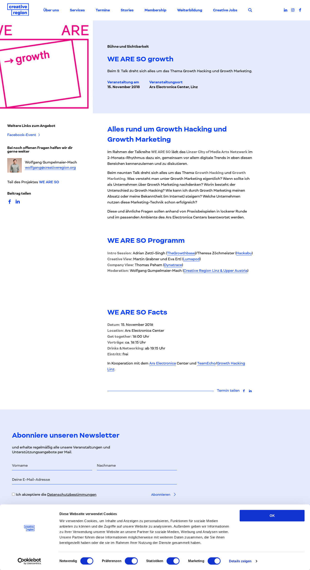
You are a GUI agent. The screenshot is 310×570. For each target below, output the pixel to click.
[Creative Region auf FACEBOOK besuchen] (300, 9)
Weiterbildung (189, 10)
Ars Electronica (162, 363)
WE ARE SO (49, 182)
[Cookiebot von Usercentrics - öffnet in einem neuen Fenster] (29, 561)
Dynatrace (173, 265)
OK (272, 516)
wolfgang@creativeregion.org (50, 167)
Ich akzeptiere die (55, 495)
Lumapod (191, 259)
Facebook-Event (22, 135)
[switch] (131, 561)
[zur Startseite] (18, 10)
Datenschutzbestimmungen (71, 495)
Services (77, 10)
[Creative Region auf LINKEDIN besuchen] (285, 9)
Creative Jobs (225, 10)
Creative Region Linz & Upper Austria (215, 271)
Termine (103, 10)
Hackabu (244, 253)
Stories (127, 10)
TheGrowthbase (181, 253)
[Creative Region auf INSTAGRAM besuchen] (293, 9)
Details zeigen (240, 561)
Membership (155, 10)
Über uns (51, 10)
